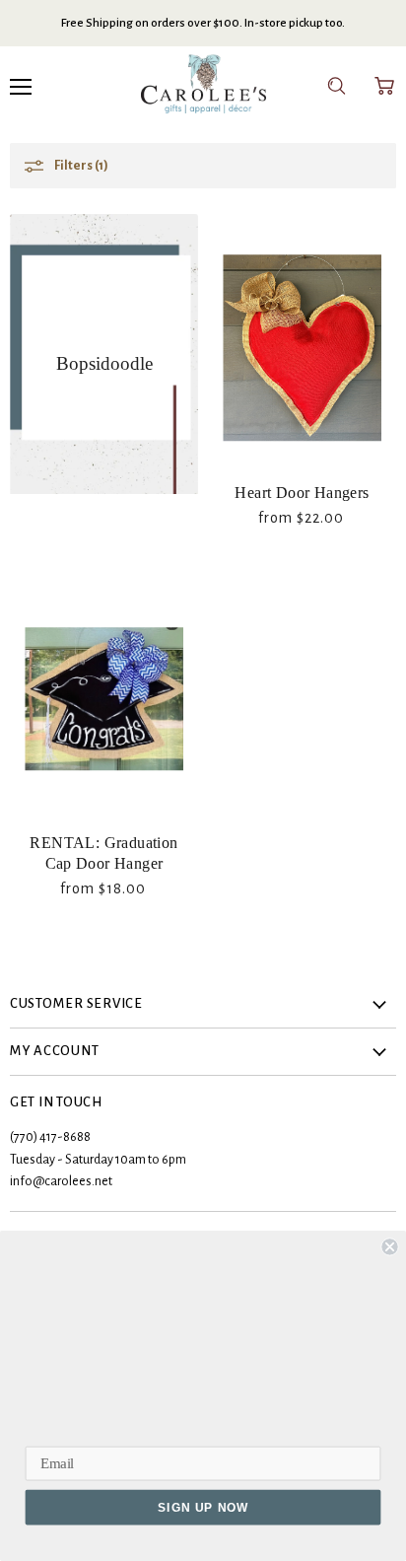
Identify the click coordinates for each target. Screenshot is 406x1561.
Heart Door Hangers (302, 492)
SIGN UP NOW (203, 1508)
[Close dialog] (389, 1246)
